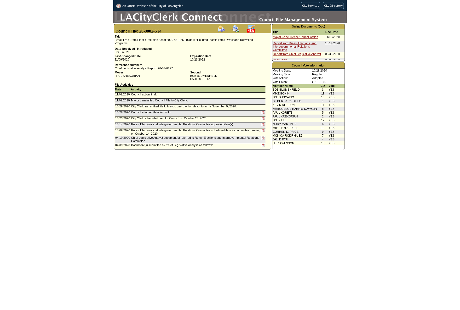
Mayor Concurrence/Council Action (295, 37)
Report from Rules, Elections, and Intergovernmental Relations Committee (294, 47)
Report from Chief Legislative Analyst (297, 54)
